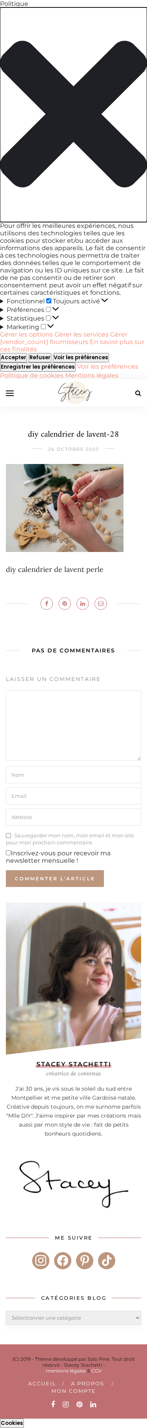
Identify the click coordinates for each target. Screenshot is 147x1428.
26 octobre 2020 (73, 449)
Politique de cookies (32, 375)
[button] (73, 114)
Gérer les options (26, 334)
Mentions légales (91, 375)
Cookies (12, 1423)
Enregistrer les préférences (38, 367)
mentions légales (66, 1371)
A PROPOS (87, 1383)
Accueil (42, 1383)
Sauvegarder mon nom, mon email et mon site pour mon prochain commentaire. (70, 839)
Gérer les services (81, 334)
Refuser (40, 357)
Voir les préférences (81, 357)
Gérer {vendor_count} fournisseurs (63, 338)
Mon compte (73, 1391)
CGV (96, 1371)
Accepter (13, 357)
